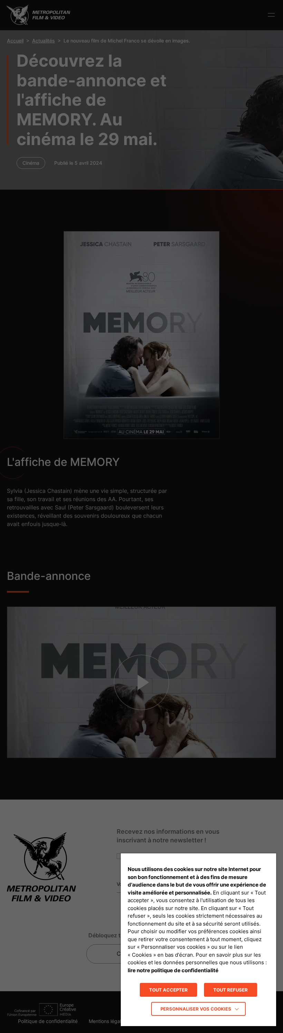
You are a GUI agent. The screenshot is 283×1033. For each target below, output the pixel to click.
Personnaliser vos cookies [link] (195, 1009)
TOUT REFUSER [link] (230, 990)
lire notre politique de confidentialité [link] (173, 970)
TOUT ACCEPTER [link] (168, 990)
